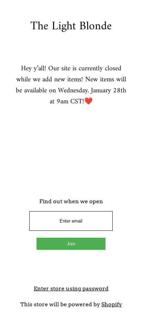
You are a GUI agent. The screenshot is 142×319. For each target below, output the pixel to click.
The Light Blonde (71, 26)
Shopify (111, 304)
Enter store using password (71, 288)
